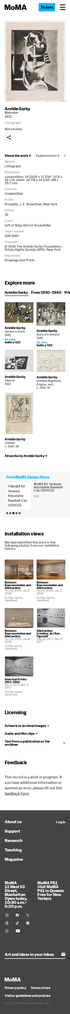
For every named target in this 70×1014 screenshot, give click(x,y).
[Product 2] (10, 513)
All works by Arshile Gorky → (26, 455)
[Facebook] (18, 915)
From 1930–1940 (46, 292)
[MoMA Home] (16, 7)
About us (13, 821)
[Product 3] (13, 513)
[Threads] (8, 923)
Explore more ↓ (48, 155)
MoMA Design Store (32, 477)
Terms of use (40, 987)
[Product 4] (17, 513)
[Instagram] (8, 915)
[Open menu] (62, 7)
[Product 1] (7, 513)
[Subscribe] (63, 954)
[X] (29, 915)
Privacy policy (15, 987)
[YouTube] (18, 930)
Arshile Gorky (17, 108)
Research (13, 840)
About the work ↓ (18, 155)
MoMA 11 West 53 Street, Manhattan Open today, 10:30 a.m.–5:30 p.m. (16, 894)
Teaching (13, 849)
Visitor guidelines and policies (28, 995)
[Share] (9, 137)
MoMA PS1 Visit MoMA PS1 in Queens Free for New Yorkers (50, 890)
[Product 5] (20, 513)
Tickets (47, 7)
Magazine (14, 859)
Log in (60, 822)
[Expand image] (35, 61)
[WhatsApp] (8, 930)
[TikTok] (18, 923)
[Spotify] (29, 923)
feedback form (17, 793)
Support (12, 831)
